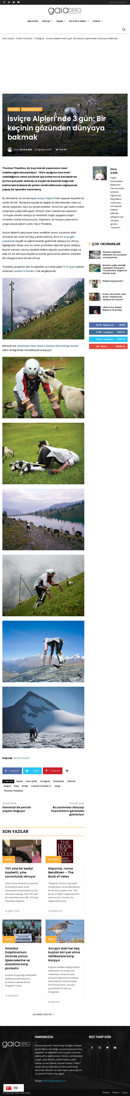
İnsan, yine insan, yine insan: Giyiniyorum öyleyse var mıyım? (114, 297)
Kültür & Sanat (24, 38)
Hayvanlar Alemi (32, 109)
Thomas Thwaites (13, 790)
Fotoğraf (39, 38)
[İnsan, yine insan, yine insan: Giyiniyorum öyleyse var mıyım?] (95, 297)
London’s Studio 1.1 (41, 786)
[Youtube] (18, 2)
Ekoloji (9, 939)
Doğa (51, 939)
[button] (124, 29)
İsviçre (7, 786)
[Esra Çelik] (10, 149)
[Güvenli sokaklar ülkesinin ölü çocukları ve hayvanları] (95, 255)
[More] (67, 770)
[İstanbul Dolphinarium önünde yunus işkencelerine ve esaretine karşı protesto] (21, 931)
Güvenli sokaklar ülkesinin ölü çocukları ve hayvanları (115, 255)
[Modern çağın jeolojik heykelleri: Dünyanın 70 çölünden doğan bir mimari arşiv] (95, 268)
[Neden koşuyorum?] (95, 284)
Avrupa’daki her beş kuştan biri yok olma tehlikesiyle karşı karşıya (64, 954)
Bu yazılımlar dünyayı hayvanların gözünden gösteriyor (67, 810)
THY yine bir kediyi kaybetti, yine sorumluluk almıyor (20, 872)
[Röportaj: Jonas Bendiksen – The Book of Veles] (65, 851)
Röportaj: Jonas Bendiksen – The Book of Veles (60, 872)
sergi (57, 786)
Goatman (58, 781)
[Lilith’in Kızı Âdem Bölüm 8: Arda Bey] (95, 310)
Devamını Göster (42, 1014)
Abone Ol (120, 346)
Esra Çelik (26, 149)
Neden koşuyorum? (113, 281)
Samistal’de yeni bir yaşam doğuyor (16, 809)
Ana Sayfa (8, 38)
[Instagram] (9, 2)
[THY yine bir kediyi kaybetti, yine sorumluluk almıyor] (21, 851)
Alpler (19, 781)
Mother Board (21, 758)
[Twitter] (14, 2)
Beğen (122, 325)
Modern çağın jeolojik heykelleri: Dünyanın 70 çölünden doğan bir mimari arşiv (115, 269)
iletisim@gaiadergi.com (55, 1080)
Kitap (25, 786)
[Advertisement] (65, 67)
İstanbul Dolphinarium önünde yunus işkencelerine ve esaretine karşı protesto (17, 958)
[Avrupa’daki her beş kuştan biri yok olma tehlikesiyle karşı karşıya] (65, 931)
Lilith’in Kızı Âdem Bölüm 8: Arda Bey (112, 308)
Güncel (71, 781)
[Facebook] (4, 2)
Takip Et (121, 332)
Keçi (16, 786)
